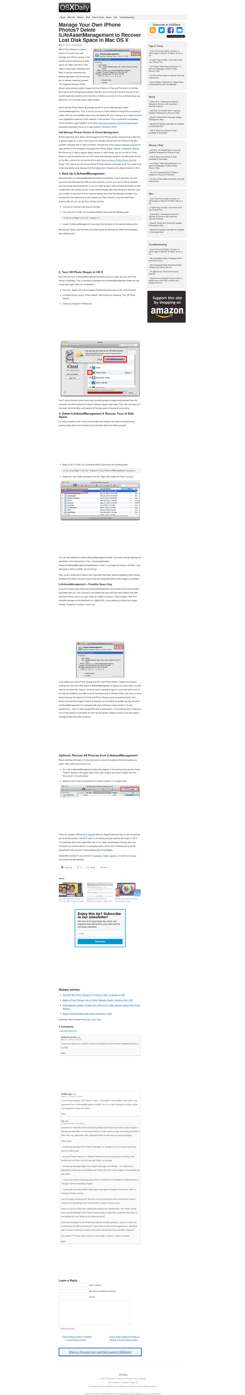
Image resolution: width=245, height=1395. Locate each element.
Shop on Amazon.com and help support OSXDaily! (100, 1352)
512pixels (90, 834)
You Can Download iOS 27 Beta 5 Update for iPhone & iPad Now (163, 173)
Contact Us (119, 1378)
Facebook (97, 855)
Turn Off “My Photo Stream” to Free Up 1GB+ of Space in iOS (71, 899)
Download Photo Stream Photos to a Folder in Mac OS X (99, 899)
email (133, 855)
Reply (63, 1053)
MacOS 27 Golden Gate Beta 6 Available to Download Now (166, 124)
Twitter (106, 855)
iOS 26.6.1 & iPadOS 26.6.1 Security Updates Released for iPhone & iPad (165, 111)
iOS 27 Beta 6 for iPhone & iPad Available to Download (162, 131)
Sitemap (142, 1378)
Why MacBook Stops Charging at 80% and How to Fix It (165, 259)
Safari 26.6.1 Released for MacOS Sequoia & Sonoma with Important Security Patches (164, 104)
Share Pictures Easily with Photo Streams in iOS (87, 1013)
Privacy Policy (131, 1378)
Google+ (113, 855)
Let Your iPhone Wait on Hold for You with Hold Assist (166, 76)
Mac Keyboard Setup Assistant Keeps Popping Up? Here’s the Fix (165, 265)
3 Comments (77, 44)
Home (62, 17)
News (108, 17)
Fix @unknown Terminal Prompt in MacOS (164, 272)
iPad (88, 17)
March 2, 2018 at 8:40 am (71, 1039)
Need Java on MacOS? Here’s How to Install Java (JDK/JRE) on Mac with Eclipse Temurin (165, 280)
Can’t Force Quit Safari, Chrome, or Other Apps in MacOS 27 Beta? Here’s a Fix (166, 53)
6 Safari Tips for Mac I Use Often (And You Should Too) (165, 60)
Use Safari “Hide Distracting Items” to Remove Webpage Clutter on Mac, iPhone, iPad (165, 68)
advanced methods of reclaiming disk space (118, 123)
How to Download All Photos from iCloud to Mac (126, 899)
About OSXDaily (107, 1378)
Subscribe (100, 941)
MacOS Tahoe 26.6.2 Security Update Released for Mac (165, 118)
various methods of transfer (126, 144)
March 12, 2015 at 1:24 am (72, 1096)
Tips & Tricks (98, 17)
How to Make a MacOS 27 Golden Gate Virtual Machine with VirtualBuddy (166, 83)
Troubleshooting (126, 17)
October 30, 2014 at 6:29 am (72, 1123)
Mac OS (71, 17)
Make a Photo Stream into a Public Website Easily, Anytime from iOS (98, 1000)
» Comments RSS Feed (67, 1030)
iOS (115, 17)
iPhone (80, 17)
